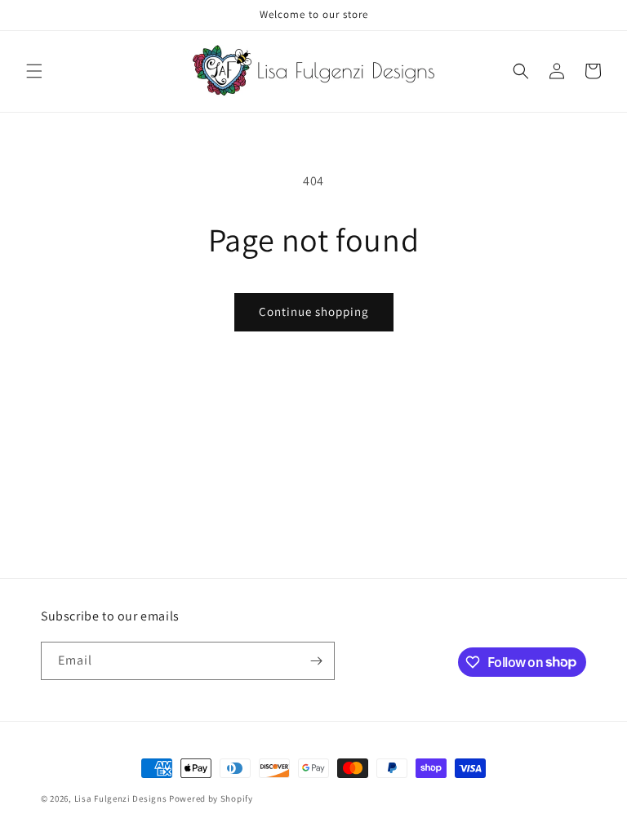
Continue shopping (314, 311)
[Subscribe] (316, 661)
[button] (34, 71)
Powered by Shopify (211, 798)
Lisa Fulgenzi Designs (120, 798)
